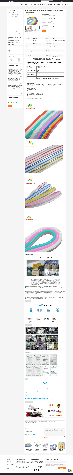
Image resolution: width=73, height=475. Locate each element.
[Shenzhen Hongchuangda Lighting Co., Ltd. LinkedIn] (11, 1)
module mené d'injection (12, 14)
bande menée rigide (11, 26)
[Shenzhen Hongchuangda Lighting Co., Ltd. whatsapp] (12, 102)
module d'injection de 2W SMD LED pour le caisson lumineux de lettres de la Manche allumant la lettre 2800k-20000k (37, 467)
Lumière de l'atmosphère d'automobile (14, 18)
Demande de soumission (57, 1)
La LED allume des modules (13, 12)
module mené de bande (12, 31)
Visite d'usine (40, 4)
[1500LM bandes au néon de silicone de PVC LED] (9, 50)
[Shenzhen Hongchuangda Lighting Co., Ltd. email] (9, 102)
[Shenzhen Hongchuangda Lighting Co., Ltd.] (12, 4)
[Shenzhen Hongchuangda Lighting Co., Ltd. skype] (17, 102)
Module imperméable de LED (13, 33)
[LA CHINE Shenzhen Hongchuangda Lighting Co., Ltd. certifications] (11, 60)
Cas (67, 4)
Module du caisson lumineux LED (13, 40)
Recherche (51, 1)
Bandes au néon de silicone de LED (14, 21)
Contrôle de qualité (48, 4)
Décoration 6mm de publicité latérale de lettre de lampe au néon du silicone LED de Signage (53, 450)
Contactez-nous (57, 4)
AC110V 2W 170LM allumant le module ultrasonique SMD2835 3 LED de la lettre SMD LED (37, 462)
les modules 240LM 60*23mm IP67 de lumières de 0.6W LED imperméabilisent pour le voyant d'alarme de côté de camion (22, 465)
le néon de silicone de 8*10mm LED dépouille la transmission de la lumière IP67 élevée (45, 450)
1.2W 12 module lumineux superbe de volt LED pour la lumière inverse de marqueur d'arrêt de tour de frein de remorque (22, 462)
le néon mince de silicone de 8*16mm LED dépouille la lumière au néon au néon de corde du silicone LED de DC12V (29, 450)
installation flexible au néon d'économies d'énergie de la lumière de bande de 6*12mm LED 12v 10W (61, 450)
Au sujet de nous (33, 4)
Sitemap (8, 468)
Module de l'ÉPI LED (11, 16)
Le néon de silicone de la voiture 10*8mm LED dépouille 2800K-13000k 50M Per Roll (37, 450)
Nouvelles (64, 4)
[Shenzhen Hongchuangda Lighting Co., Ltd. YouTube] (13, 1)
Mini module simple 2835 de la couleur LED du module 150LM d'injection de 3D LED (37, 465)
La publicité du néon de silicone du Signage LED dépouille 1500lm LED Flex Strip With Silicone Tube (32, 30)
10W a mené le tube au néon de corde (31, 422)
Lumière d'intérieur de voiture (13, 42)
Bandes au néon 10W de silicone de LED (48, 421)
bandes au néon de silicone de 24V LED (36, 421)
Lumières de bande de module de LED (14, 37)
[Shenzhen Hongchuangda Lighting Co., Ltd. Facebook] (9, 1)
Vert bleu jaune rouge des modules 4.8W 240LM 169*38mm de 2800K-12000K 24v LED (22, 467)
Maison (22, 4)
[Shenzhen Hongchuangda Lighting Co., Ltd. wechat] (14, 102)
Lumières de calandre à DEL (13, 44)
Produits (26, 4)
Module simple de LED (12, 35)
